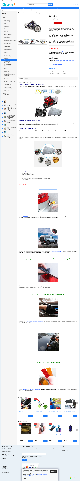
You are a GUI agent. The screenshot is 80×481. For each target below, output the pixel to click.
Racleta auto (6, 78)
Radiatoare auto (7, 55)
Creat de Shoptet (75, 477)
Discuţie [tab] (26, 78)
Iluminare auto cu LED (8, 49)
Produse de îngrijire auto (8, 62)
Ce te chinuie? (6, 18)
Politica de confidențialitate (6, 451)
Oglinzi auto (6, 68)
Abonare (24, 459)
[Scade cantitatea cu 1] (53, 23)
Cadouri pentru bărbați (8, 88)
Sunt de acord (53, 471)
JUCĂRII (4, 93)
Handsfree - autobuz (7, 43)
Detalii (30, 416)
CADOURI (4, 33)
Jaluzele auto (6, 58)
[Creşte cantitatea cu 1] (53, 22)
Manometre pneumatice (8, 73)
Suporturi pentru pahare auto (9, 50)
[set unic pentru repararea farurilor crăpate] (48, 375)
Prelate (5, 59)
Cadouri (5, 91)
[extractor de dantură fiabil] (48, 202)
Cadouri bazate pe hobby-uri (8, 34)
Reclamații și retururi (5, 454)
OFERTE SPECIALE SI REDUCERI (8, 15)
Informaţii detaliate (52, 68)
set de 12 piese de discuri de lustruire (32, 354)
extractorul (25, 216)
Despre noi (4, 458)
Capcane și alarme (7, 26)
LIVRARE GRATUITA (6, 94)
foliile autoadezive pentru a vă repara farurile (31, 389)
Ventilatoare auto (7, 61)
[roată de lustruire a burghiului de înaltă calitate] (48, 341)
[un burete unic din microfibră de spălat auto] (48, 307)
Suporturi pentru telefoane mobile (10, 40)
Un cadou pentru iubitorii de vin (9, 82)
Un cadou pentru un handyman (9, 81)
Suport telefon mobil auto (8, 56)
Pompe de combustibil (8, 64)
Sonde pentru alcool (7, 39)
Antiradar (6, 70)
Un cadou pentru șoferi (8, 36)
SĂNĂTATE (4, 17)
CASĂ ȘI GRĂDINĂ (6, 24)
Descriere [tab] (21, 78)
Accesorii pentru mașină (8, 65)
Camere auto (6, 71)
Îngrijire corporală (7, 21)
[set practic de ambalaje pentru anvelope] (48, 237)
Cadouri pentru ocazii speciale (9, 85)
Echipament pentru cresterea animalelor (9, 28)
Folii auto (5, 52)
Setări (25, 478)
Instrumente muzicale (7, 84)
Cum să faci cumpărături (34, 0)
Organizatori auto (7, 53)
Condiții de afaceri (44, 0)
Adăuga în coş (58, 23)
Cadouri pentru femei (7, 87)
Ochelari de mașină (7, 67)
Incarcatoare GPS (7, 37)
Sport (5, 23)
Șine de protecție (7, 46)
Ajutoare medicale (7, 20)
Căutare (50, 4)
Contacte (3, 457)
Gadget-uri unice (6, 90)
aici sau (34, 474)
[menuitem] (7, 8)
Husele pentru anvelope (56, 251)
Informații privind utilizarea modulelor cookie (9, 455)
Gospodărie (6, 31)
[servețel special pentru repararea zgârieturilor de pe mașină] (48, 272)
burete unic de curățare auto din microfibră (35, 321)
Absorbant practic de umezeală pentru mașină (9, 75)
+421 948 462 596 (65, 450)
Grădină (5, 30)
